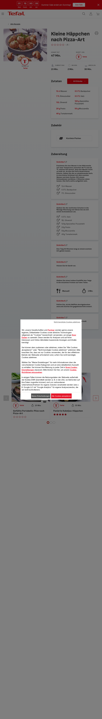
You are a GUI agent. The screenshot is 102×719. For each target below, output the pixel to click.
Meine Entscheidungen (41, 396)
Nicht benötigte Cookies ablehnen (67, 322)
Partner (51, 330)
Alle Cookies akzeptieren (61, 396)
